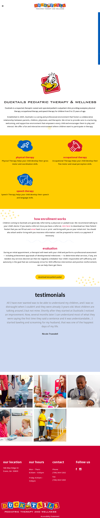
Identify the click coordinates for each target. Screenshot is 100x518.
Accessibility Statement (50, 516)
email (33, 229)
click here (66, 226)
